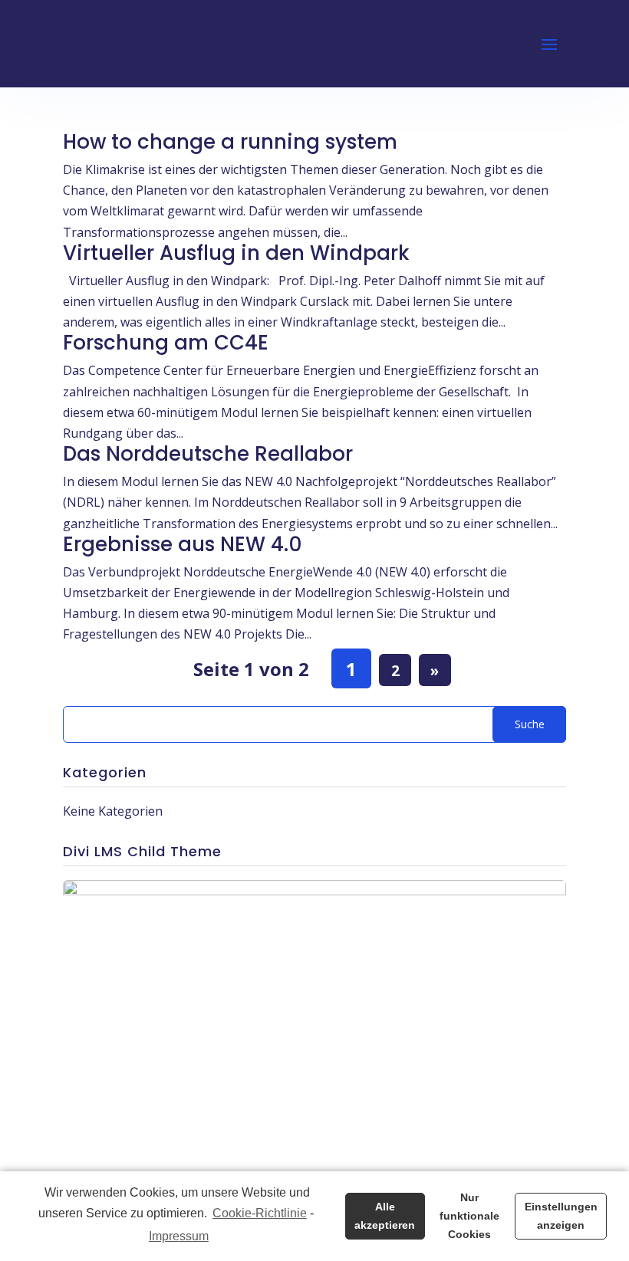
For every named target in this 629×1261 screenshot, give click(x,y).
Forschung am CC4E (165, 342)
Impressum (179, 1236)
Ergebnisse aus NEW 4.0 (182, 544)
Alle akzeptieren (384, 1215)
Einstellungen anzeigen (561, 1215)
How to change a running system (230, 142)
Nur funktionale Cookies (469, 1215)
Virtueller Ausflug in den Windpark (236, 253)
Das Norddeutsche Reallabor (208, 454)
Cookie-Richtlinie (259, 1213)
